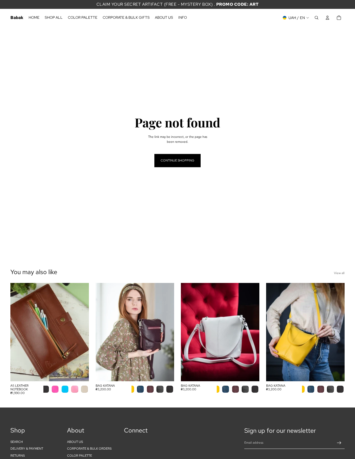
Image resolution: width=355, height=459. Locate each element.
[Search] (316, 17)
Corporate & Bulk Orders (89, 449)
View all (339, 273)
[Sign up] (339, 442)
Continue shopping (177, 160)
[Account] (327, 17)
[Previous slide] (18, 332)
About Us (75, 442)
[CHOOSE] (81, 373)
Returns (17, 455)
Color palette (79, 455)
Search (16, 442)
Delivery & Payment (26, 449)
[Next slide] (81, 332)
